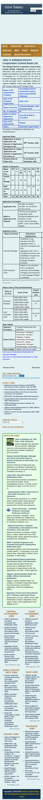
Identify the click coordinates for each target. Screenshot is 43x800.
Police (24, 50)
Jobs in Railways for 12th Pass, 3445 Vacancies (20, 389)
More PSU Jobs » (15, 729)
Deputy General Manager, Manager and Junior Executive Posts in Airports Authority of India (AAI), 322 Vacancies (22, 459)
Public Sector (30, 46)
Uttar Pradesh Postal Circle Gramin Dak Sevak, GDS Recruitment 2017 (11, 639)
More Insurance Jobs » (33, 779)
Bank (17, 50)
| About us (25, 791)
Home (5, 46)
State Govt (7, 50)
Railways (34, 50)
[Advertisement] (21, 29)
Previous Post (8, 368)
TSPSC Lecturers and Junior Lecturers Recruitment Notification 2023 (31, 639)
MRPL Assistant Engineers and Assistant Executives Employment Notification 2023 (21, 544)
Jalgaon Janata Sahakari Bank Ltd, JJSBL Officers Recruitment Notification (21, 576)
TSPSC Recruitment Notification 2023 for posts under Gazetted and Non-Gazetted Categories (32, 650)
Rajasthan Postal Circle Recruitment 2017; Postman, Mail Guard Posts (22, 594)
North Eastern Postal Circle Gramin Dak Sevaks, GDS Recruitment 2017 (12, 658)
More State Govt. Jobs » (33, 667)
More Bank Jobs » (35, 721)
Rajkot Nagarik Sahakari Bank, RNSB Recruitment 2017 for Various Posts (32, 699)
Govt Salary (14, 7)
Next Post (36, 368)
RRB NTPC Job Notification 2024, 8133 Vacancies (21, 396)
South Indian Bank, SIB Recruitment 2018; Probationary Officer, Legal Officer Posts (32, 689)
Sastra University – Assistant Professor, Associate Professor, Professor (24, 511)
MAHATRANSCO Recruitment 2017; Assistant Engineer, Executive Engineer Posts (32, 660)
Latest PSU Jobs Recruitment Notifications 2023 (19, 476)
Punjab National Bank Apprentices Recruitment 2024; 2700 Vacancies (21, 560)
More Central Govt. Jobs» (12, 665)
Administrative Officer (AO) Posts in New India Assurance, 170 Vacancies (20, 393)
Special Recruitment (22, 55)
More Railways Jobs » (13, 785)
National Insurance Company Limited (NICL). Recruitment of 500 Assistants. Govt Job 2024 (20, 386)
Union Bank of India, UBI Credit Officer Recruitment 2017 (32, 716)
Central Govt (16, 46)
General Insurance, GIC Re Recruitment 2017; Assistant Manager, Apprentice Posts (32, 764)
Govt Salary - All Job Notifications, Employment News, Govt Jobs (21, 794)
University (7, 55)
